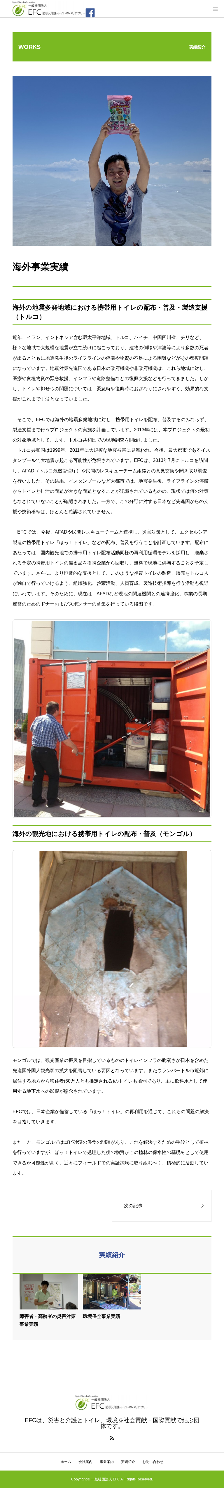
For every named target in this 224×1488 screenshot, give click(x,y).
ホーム (66, 1462)
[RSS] (112, 1438)
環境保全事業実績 (101, 1316)
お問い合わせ (152, 1462)
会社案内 (85, 1462)
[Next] (199, 718)
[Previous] (24, 948)
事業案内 (107, 1462)
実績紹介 (128, 1462)
